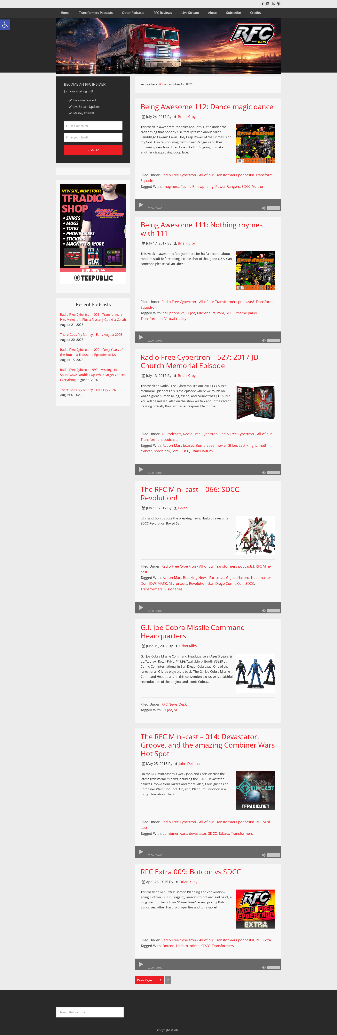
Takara (224, 833)
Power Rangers (227, 186)
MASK (162, 583)
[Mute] (263, 208)
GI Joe (190, 313)
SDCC (246, 186)
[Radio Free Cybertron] (168, 46)
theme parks (246, 313)
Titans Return (202, 451)
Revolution (198, 583)
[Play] (140, 205)
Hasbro (243, 577)
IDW (152, 583)
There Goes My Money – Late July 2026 (88, 390)
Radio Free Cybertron (200, 434)
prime (195, 945)
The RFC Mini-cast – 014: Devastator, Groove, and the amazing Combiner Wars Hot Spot (208, 745)
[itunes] (278, 3)
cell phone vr (173, 313)
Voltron (258, 186)
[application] (208, 205)
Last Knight (248, 445)
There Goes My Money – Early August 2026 (91, 334)
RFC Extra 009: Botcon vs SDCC (191, 871)
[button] (5, 24)
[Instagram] (267, 3)
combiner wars (175, 833)
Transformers (152, 318)
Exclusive (216, 577)
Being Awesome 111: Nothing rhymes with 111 (202, 229)
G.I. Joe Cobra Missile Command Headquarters (193, 632)
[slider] (273, 208)
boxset (188, 445)
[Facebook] (262, 3)
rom (220, 313)
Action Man (172, 445)
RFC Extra (263, 940)
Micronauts (206, 313)
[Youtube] (273, 3)
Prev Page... (145, 980)
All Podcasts (171, 434)
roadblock (162, 451)
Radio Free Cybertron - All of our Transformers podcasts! (207, 175)
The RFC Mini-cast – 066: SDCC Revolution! (190, 493)
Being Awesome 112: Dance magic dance (207, 106)
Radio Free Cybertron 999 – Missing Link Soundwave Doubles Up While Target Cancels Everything (93, 375)
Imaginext (171, 186)
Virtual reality (175, 318)
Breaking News (195, 577)
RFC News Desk (174, 704)
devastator (197, 833)
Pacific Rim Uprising (197, 186)
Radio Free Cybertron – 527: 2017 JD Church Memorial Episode (199, 361)
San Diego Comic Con (226, 583)
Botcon (168, 945)
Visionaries (173, 589)
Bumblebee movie (211, 445)
